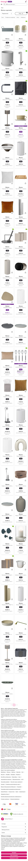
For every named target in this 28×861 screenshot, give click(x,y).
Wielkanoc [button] (23, 17)
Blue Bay (18, 772)
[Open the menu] (1, 4)
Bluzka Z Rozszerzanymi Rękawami (8, 786)
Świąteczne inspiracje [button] (10, 17)
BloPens (13, 772)
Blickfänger (3, 772)
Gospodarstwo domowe (6, 779)
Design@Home (4, 791)
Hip (22, 772)
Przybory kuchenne (5, 799)
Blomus (8, 772)
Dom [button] (3, 17)
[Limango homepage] (4, 1)
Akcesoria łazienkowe (14, 799)
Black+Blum (14, 777)
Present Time (11, 791)
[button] (7, 13)
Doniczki (2, 784)
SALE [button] (18, 17)
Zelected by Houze (5, 794)
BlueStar (18, 774)
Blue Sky (3, 774)
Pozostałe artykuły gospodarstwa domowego (10, 789)
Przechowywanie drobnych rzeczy (13, 784)
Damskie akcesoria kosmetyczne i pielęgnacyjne (11, 796)
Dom (19, 777)
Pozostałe (19, 786)
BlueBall (8, 774)
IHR (22, 779)
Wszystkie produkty (5, 782)
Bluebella (13, 774)
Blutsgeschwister (16, 779)
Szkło (17, 791)
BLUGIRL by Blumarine (6, 777)
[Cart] (12, 35)
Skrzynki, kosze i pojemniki (16, 782)
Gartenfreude (22, 791)
